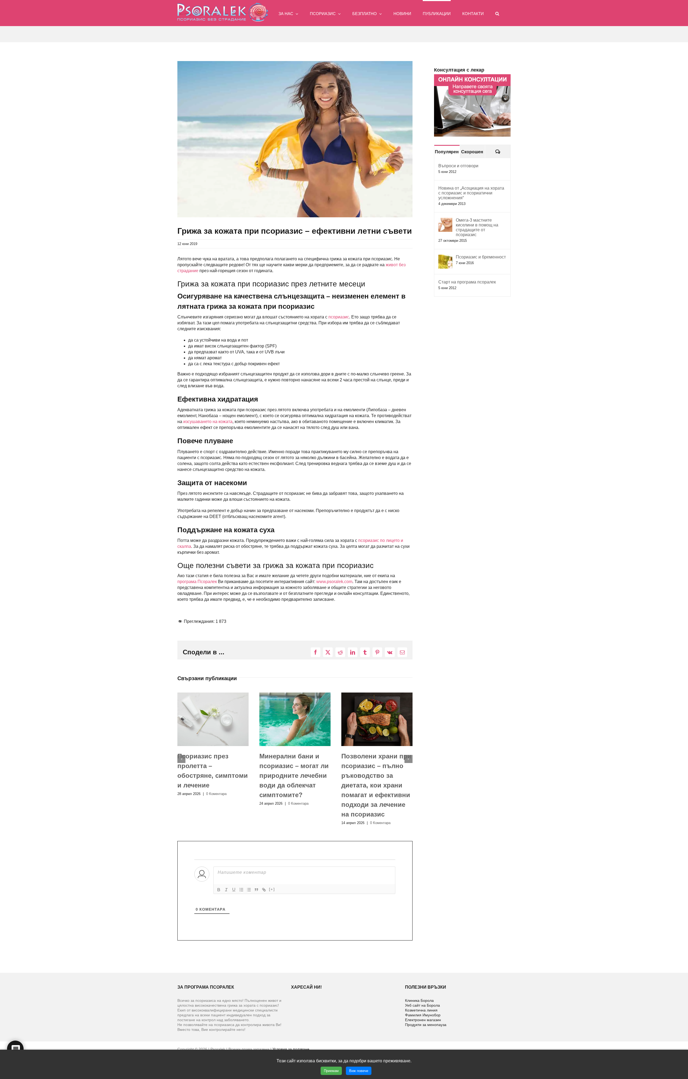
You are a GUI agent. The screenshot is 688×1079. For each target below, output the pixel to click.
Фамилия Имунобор (422, 1015)
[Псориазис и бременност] (445, 257)
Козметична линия (421, 1010)
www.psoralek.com (334, 581)
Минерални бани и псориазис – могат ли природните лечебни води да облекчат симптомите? (212, 775)
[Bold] (219, 889)
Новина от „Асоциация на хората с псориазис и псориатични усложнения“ (471, 193)
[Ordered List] (241, 889)
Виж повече (358, 1071)
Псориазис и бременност (481, 257)
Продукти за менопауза (425, 1025)
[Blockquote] (256, 889)
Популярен (447, 152)
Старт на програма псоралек (467, 282)
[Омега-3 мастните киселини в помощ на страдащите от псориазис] (445, 220)
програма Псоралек (197, 581)
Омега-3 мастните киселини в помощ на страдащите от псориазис (477, 227)
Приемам (331, 1071)
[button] (497, 13)
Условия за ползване (291, 1049)
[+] (272, 889)
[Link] (264, 889)
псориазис (338, 317)
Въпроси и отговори (458, 166)
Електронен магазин (423, 1020)
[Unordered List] (249, 889)
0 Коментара (216, 803)
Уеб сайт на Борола (422, 1005)
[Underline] (234, 889)
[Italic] (226, 889)
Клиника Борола (419, 1000)
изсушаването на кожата (207, 421)
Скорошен (472, 152)
